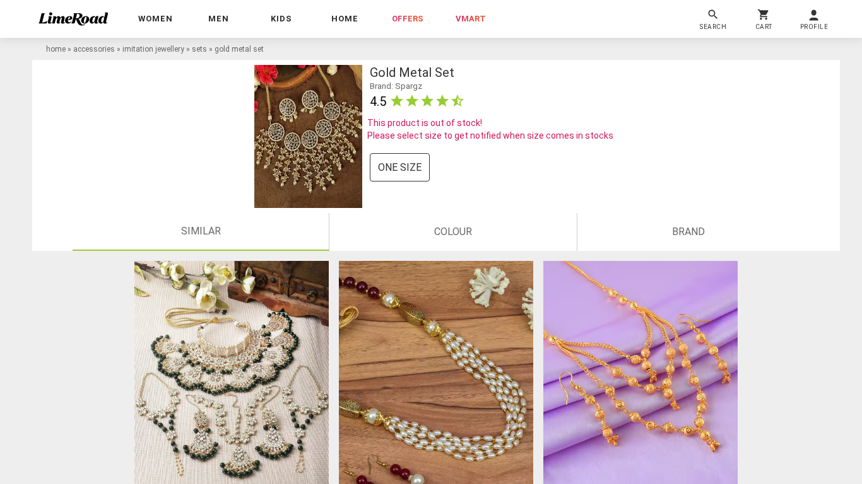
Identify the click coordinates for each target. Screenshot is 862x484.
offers (407, 18)
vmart (471, 18)
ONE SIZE (400, 167)
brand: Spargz (396, 86)
